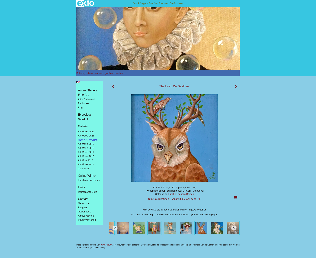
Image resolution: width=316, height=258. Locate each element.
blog (80, 107)
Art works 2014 (86, 164)
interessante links (87, 191)
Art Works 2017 (86, 152)
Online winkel (87, 175)
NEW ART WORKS (88, 139)
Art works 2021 (86, 135)
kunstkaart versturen (89, 180)
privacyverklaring (87, 219)
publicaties (83, 103)
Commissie (84, 168)
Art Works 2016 (86, 156)
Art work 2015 (85, 160)
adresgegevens (86, 215)
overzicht (83, 119)
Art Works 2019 (86, 143)
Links (81, 187)
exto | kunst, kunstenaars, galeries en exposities (85, 3)
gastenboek (84, 211)
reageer (82, 207)
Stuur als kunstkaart (172, 198)
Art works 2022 (86, 131)
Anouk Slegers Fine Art (145, 3)
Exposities (85, 114)
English (78, 82)
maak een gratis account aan (109, 73)
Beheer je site (83, 73)
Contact (83, 199)
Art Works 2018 (86, 147)
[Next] (233, 228)
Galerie (83, 126)
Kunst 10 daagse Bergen (181, 194)
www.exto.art (106, 244)
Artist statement (86, 99)
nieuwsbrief (84, 203)
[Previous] (115, 228)
